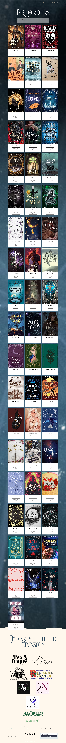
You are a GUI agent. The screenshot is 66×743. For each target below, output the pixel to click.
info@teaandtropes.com (41, 726)
